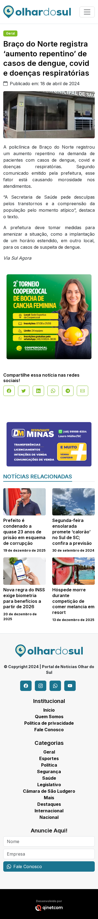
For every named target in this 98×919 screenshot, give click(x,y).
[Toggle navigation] (87, 12)
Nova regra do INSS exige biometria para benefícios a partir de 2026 (24, 598)
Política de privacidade (49, 723)
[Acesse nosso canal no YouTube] (70, 686)
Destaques (49, 804)
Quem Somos (49, 716)
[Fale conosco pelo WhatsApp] (55, 686)
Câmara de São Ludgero (49, 791)
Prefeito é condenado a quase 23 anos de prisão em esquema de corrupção (24, 532)
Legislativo (49, 784)
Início (49, 710)
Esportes (49, 758)
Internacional (49, 810)
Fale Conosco (49, 729)
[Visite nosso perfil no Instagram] (40, 686)
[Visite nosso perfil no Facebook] (26, 686)
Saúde (49, 778)
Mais (49, 797)
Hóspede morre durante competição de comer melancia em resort (73, 601)
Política (49, 765)
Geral (10, 33)
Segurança (49, 771)
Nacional (49, 817)
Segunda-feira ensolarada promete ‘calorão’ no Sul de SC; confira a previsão (72, 532)
